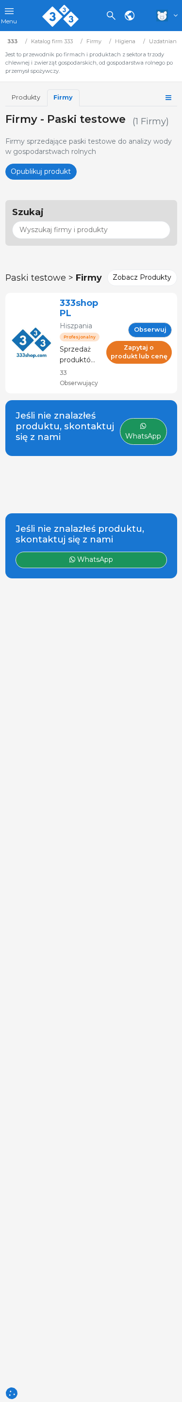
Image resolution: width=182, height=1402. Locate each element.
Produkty (26, 97)
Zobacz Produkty (142, 277)
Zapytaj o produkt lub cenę (139, 352)
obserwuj (150, 329)
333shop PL (79, 308)
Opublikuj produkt (41, 171)
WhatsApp (94, 559)
